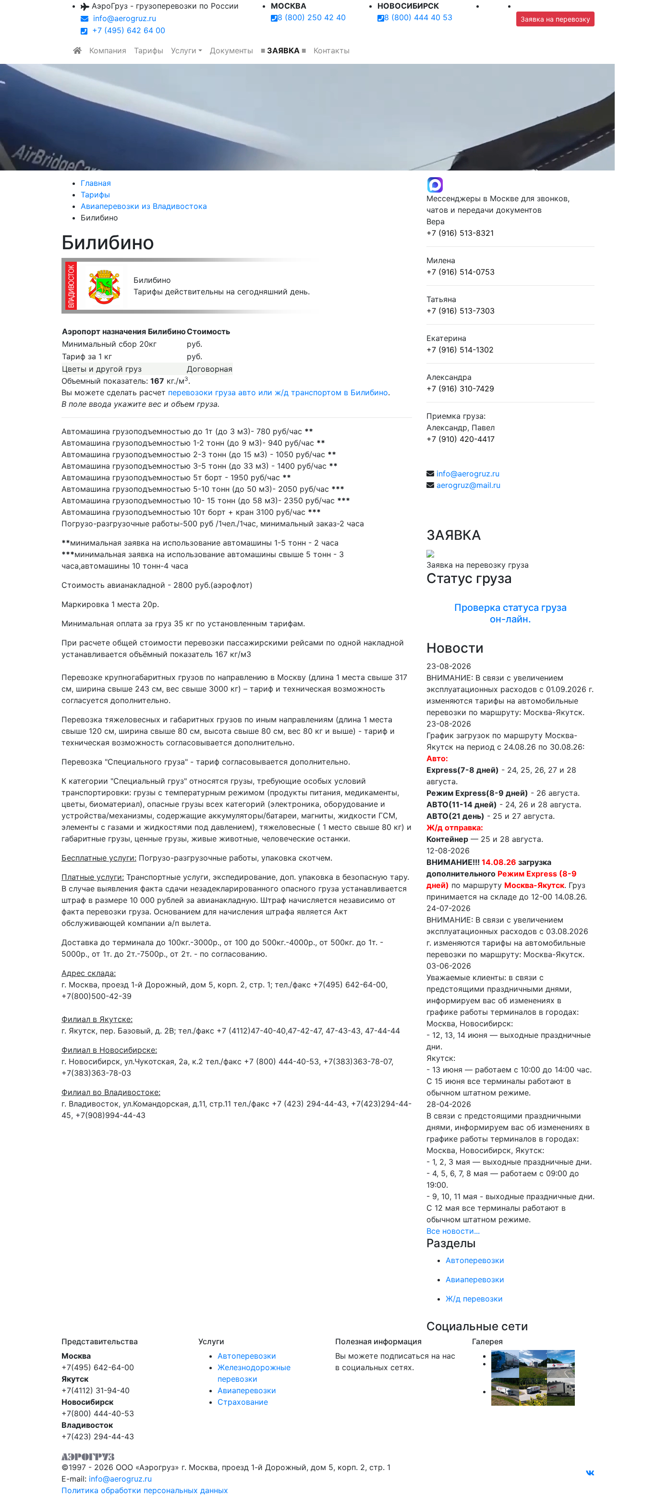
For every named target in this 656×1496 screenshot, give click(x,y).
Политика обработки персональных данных (144, 1490)
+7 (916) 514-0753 (460, 272)
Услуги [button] (183, 50)
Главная (96, 183)
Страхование (243, 1402)
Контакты (332, 50)
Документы (231, 50)
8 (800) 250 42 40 (312, 17)
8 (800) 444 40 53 (418, 17)
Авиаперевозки (247, 1390)
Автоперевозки (247, 1356)
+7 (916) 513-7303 (460, 311)
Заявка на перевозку (555, 19)
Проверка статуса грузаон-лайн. (510, 613)
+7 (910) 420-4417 (460, 439)
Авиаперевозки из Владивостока (144, 206)
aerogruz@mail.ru (468, 485)
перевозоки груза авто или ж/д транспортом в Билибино (278, 392)
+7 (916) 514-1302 (460, 349)
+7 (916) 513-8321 (460, 233)
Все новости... (453, 1231)
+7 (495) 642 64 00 (126, 30)
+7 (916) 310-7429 (460, 388)
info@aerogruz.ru (122, 18)
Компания (107, 50)
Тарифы (148, 50)
